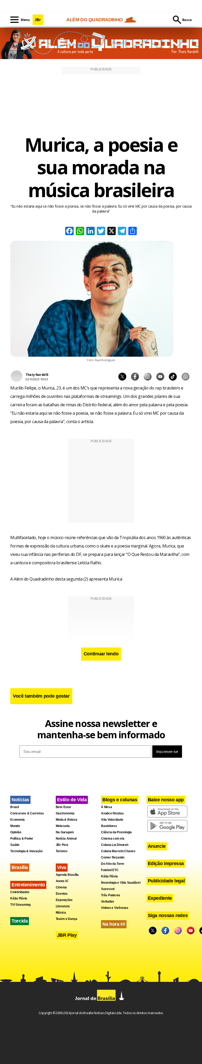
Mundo (15, 826)
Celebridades (19, 892)
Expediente (160, 898)
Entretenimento (28, 884)
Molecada (63, 826)
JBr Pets (62, 845)
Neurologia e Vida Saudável (120, 882)
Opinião (15, 832)
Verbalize (107, 901)
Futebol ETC (109, 870)
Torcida (20, 921)
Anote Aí (62, 881)
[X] (111, 231)
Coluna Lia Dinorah (114, 845)
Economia (17, 819)
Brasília (20, 867)
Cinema (61, 887)
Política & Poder (21, 838)
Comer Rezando (112, 857)
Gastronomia (65, 813)
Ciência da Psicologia (116, 832)
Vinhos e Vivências (114, 908)
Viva (62, 867)
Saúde (14, 845)
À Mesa (106, 807)
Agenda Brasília (67, 875)
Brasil (14, 807)
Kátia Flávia (18, 898)
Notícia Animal (66, 838)
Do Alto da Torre (112, 864)
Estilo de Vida (72, 799)
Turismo (61, 851)
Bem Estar (63, 807)
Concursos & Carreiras (27, 813)
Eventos (62, 894)
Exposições (64, 900)
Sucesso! (108, 889)
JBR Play (67, 935)
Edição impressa (166, 863)
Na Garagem (65, 832)
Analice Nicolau (112, 813)
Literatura (63, 906)
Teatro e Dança (67, 919)
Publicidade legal (166, 880)
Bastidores (109, 826)
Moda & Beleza (66, 819)
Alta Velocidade (112, 819)
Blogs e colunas (119, 799)
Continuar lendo (101, 653)
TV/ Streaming (20, 905)
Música (61, 912)
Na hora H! (113, 924)
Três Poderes (110, 895)
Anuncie (157, 846)
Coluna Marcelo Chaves (118, 851)
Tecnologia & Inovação (26, 851)
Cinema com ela (112, 838)
